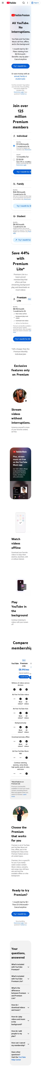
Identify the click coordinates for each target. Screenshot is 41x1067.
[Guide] (3, 3)
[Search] (23, 3)
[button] (20, 967)
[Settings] (27, 3)
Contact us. (23, 94)
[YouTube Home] (11, 3)
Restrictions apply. (19, 92)
